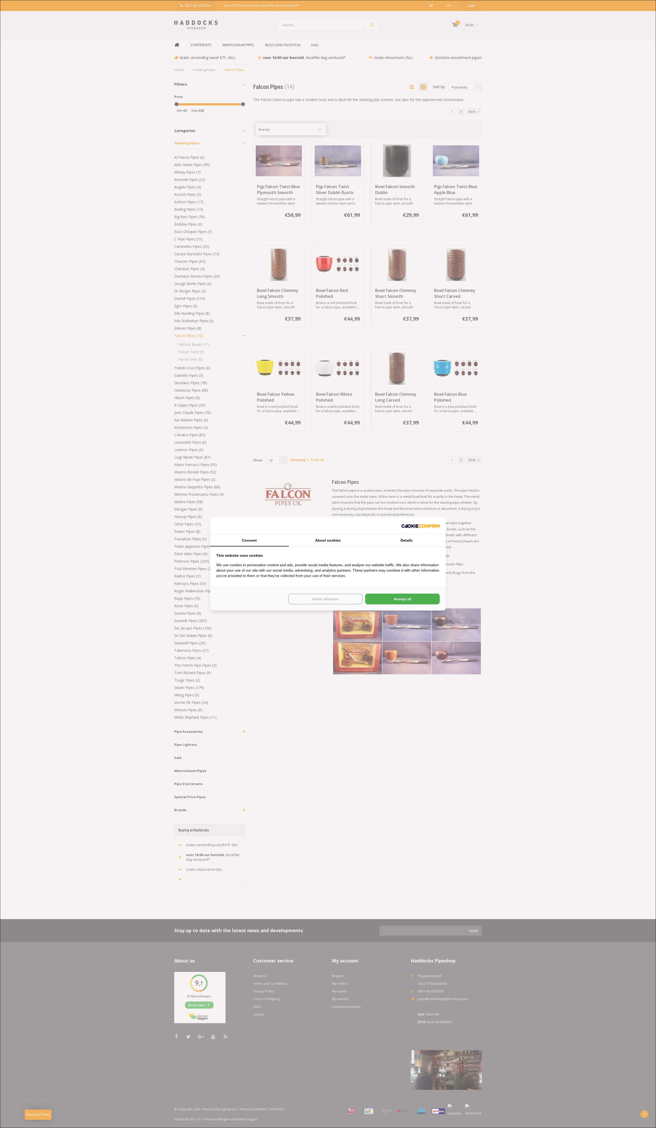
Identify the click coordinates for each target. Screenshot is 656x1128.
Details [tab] (407, 540)
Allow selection (325, 599)
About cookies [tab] (328, 540)
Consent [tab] (249, 540)
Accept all (402, 599)
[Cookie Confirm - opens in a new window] (420, 526)
